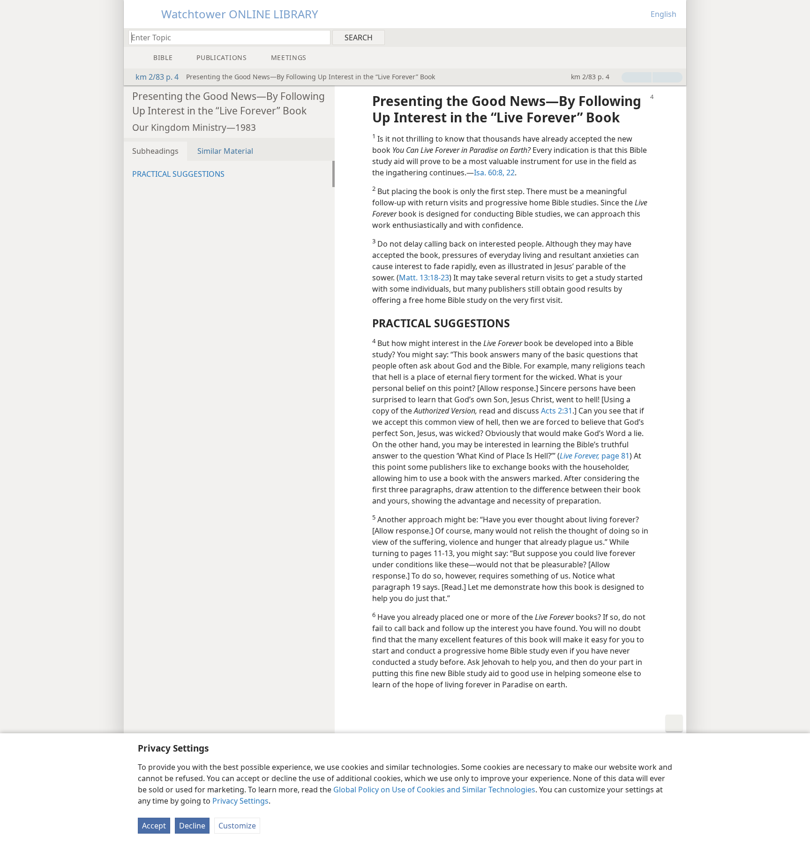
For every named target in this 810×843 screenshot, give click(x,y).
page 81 (595, 456)
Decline (192, 825)
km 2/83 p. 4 (157, 77)
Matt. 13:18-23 (424, 277)
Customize (237, 825)
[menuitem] (676, 37)
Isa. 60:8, (489, 172)
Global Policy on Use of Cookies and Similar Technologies (434, 789)
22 (509, 172)
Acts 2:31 (556, 411)
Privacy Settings (240, 801)
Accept (154, 825)
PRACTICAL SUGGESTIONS (178, 174)
